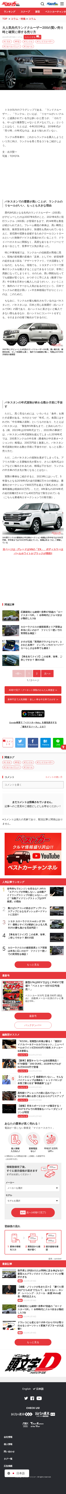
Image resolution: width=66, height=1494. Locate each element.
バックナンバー (33, 1025)
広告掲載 (8, 1466)
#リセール (28, 46)
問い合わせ (9, 1451)
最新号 (33, 1015)
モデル (9, 1195)
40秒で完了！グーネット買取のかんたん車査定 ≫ (33, 690)
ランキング (9, 11)
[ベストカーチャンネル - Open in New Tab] (33, 854)
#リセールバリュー (12, 46)
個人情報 (8, 1444)
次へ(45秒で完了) (33, 1212)
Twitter (26, 1398)
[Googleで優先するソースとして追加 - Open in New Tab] (33, 713)
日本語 (40, 1388)
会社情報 (8, 1437)
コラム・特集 (18, 18)
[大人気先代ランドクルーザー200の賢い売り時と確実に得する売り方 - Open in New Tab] (33, 70)
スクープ (25, 11)
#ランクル (28, 41)
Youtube (39, 1398)
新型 (37, 11)
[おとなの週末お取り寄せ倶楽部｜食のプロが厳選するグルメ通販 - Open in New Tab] (22, 1414)
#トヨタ (7, 41)
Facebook (32, 1398)
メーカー (10, 1182)
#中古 (17, 41)
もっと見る (33, 964)
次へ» (47, 673)
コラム (32, 18)
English (26, 1388)
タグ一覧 (8, 1459)
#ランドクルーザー (45, 41)
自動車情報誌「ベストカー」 (11, 3)
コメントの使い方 (53, 777)
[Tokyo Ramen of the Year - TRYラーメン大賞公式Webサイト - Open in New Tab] (33, 1425)
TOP (4, 18)
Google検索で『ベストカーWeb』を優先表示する (33, 722)
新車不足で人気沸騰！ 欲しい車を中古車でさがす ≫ (33, 699)
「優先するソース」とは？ (33, 726)
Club (52, 4)
